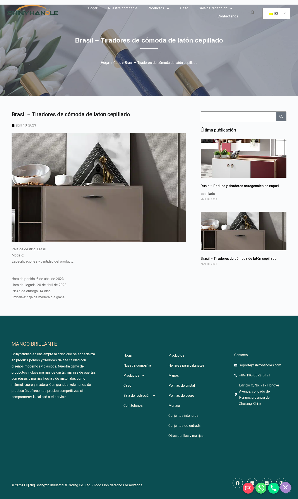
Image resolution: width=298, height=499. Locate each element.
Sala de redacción (213, 8)
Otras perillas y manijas (186, 435)
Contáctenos (228, 16)
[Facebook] (238, 483)
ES (275, 13)
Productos (156, 8)
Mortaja (174, 405)
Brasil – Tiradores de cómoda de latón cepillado (238, 258)
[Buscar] (281, 116)
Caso (184, 8)
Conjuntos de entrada (184, 425)
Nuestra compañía (122, 8)
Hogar (93, 8)
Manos (173, 375)
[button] (252, 12)
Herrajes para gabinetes (186, 365)
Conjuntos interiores (183, 415)
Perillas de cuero (181, 395)
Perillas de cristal (181, 385)
